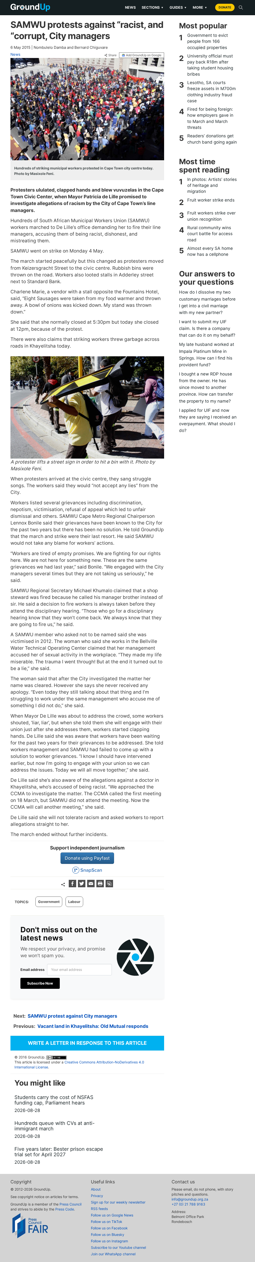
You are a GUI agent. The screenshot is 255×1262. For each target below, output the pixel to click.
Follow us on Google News (112, 1215)
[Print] (100, 886)
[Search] (241, 7)
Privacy (97, 1196)
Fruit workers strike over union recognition (211, 215)
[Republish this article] (109, 886)
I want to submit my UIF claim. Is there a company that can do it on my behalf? (207, 328)
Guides (178, 7)
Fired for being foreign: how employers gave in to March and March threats (210, 118)
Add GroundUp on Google (143, 55)
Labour (74, 901)
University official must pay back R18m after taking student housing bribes (210, 65)
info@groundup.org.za (190, 1199)
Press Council (70, 1204)
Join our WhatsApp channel (113, 1254)
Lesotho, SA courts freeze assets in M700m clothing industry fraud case (211, 91)
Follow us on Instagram (109, 1241)
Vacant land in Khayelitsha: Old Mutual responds (92, 1026)
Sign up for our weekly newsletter (118, 1202)
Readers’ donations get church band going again (212, 138)
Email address (32, 969)
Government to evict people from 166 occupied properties (207, 41)
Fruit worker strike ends (211, 200)
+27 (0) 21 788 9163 (188, 1204)
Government (49, 901)
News (130, 7)
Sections (153, 7)
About (96, 1189)
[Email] (91, 886)
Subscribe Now (40, 983)
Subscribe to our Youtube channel (118, 1247)
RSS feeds (99, 1209)
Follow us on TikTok (106, 1221)
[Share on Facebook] (73, 886)
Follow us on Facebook (109, 1228)
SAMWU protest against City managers (72, 1016)
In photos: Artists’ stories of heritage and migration (212, 185)
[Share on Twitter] (82, 886)
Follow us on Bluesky (107, 1234)
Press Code (64, 1209)
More (200, 7)
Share (112, 55)
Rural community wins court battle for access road (210, 233)
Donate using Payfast (87, 858)
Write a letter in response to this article (87, 1043)
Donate (225, 7)
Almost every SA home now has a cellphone (210, 251)
